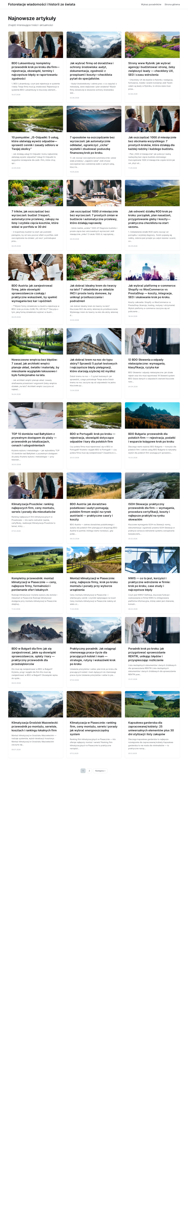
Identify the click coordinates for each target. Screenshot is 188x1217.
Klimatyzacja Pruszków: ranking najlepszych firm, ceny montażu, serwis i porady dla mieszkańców (33, 507)
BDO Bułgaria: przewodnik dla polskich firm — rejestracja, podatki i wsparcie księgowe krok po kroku (151, 437)
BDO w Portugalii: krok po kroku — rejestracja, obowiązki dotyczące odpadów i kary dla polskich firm (92, 437)
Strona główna (172, 4)
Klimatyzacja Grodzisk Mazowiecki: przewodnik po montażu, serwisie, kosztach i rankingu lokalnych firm (35, 726)
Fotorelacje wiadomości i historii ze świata (41, 4)
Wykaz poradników (151, 4)
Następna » (100, 771)
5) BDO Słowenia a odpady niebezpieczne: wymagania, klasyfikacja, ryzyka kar (146, 363)
